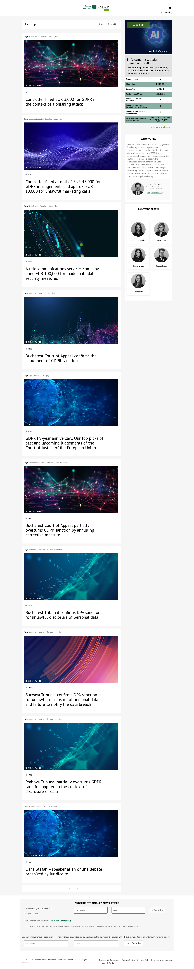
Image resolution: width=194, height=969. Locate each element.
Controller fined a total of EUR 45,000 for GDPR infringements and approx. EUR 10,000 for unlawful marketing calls (63, 186)
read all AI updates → (160, 51)
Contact (112, 963)
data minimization (36, 119)
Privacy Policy (128, 960)
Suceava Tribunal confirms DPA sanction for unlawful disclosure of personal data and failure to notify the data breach (61, 699)
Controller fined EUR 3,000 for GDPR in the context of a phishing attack (61, 101)
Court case (33, 293)
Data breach (34, 36)
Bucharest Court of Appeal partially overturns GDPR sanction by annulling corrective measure (59, 530)
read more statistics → (159, 127)
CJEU (31, 375)
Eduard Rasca (161, 266)
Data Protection (46, 36)
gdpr (56, 36)
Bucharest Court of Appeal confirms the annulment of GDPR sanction (61, 358)
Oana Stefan (161, 240)
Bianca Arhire (138, 266)
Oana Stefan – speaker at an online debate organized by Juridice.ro (63, 871)
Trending (167, 12)
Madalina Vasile (138, 240)
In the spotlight (33, 85)
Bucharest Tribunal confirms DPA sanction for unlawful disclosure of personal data (62, 615)
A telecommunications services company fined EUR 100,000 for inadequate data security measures (62, 273)
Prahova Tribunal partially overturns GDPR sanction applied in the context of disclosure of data (63, 786)
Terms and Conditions (109, 960)
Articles (29, 424)
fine (53, 293)
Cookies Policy (143, 960)
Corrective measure (37, 462)
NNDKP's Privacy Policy (61, 921)
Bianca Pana (138, 291)
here (137, 926)
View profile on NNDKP (154, 193)
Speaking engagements (36, 855)
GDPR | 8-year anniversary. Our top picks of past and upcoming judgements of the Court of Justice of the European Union (64, 443)
